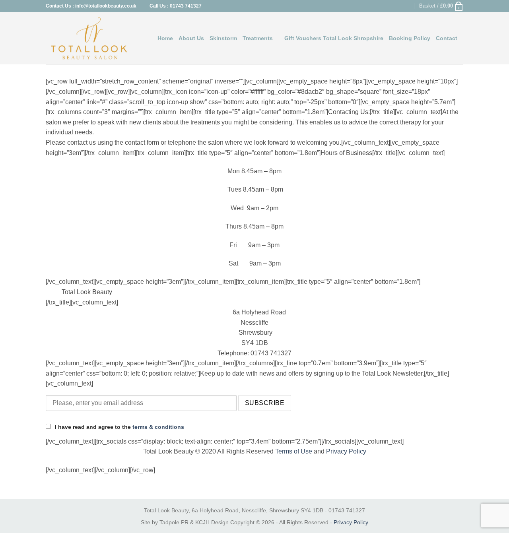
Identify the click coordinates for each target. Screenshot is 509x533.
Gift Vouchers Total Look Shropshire (333, 38)
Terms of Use (293, 451)
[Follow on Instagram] (400, 6)
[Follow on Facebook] (392, 6)
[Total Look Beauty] (89, 38)
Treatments (258, 38)
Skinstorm (223, 38)
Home (165, 38)
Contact (446, 38)
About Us (191, 38)
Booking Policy (409, 38)
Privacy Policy (346, 451)
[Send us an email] (407, 6)
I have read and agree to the (118, 427)
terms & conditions (158, 427)
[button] (441, 6)
